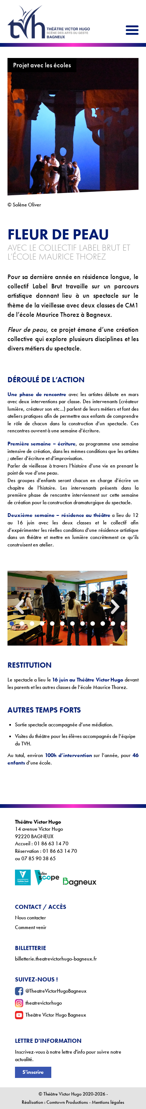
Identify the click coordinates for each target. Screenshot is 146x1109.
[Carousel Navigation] (67, 565)
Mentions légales (108, 1102)
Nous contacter (30, 918)
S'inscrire (33, 1072)
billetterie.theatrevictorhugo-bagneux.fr (56, 959)
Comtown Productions (67, 1102)
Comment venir (30, 927)
